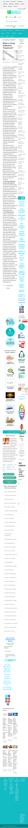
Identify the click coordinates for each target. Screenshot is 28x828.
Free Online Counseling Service (10, 495)
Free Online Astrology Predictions (10, 608)
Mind (2, 36)
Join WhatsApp (10, 17)
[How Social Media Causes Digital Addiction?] (15, 715)
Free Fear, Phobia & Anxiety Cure (10, 554)
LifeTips (8, 33)
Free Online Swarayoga (8, 569)
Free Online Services (11, 784)
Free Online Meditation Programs (10, 566)
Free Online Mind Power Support (10, 600)
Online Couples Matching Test (21, 266)
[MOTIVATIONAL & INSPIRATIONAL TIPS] (10, 403)
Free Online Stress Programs (9, 558)
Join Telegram (18, 17)
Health (22, 30)
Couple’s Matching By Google (21, 272)
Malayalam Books (9, 469)
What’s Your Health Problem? (9, 585)
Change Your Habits (9, 481)
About (5, 788)
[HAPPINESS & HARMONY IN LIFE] (10, 366)
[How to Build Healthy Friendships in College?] (5, 747)
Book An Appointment (7, 683)
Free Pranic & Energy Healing (10, 546)
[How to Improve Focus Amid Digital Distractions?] (5, 715)
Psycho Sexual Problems (21, 233)
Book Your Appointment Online (10, 491)
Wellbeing (17, 30)
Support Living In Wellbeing (17, 796)
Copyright (11, 793)
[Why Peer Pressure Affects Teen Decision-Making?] (15, 747)
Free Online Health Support (9, 581)
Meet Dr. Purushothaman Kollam (10, 627)
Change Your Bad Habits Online (10, 503)
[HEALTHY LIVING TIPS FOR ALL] (10, 378)
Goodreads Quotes (22, 459)
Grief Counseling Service (21, 210)
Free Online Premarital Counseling (10, 510)
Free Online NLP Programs (9, 604)
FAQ (5, 789)
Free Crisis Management (21, 226)
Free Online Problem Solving (9, 592)
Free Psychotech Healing (9, 518)
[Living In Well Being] (14, 13)
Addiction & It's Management (10, 39)
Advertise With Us (22, 290)
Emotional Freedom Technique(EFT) (21, 92)
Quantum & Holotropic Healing (10, 522)
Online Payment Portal (21, 286)
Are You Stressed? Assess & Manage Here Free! (7, 668)
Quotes (7, 36)
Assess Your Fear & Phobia (9, 550)
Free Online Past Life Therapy (10, 619)
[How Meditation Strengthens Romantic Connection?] (10, 715)
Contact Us (15, 6)
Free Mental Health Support (9, 596)
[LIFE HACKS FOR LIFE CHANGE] (10, 391)
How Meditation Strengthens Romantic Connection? (11, 721)
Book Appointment (9, 477)
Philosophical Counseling (21, 218)
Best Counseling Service (9, 499)
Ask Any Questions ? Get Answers (10, 623)
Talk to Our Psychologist (9, 529)
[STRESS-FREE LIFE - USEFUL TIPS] (10, 416)
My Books (4, 464)
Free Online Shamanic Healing (10, 573)
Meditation (14, 33)
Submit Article (9, 474)
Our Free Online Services (7, 676)
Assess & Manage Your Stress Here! (21, 255)
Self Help (11, 30)
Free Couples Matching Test (9, 543)
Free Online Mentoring (21, 239)
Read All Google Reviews (21, 399)
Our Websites (20, 1)
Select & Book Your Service (9, 631)
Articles (11, 36)
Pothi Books (8, 467)
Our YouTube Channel (16, 789)
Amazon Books (10, 464)
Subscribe (10, 660)
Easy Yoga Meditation (8, 562)
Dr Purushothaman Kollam (21, 455)
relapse (8, 288)
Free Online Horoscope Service (10, 612)
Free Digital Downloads (7, 688)
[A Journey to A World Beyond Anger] (10, 747)
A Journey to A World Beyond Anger (10, 753)
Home (4, 1)
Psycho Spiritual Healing (9, 514)
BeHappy (20, 33)
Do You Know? (13, 1)
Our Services (4, 30)
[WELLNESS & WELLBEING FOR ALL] (10, 428)
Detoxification (9, 285)
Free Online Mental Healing (9, 526)
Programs (5, 784)
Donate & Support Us (21, 295)
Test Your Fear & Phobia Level (22, 279)
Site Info (7, 1)
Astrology (11, 787)
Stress (2, 33)
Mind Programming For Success (10, 539)
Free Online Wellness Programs (10, 589)
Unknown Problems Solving (21, 246)
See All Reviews (21, 396)
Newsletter (5, 783)
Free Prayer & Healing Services (10, 577)
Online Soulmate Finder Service (10, 615)
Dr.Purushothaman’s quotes (21, 446)
